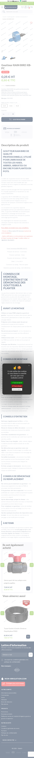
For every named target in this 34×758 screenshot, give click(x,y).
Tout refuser (18, 386)
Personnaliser (17, 389)
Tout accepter (17, 383)
